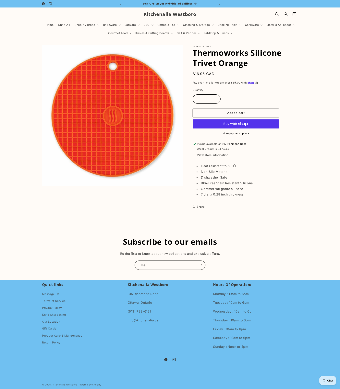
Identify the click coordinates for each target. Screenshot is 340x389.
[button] (86, 25)
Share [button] (201, 206)
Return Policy (51, 342)
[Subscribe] (201, 265)
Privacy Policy (52, 307)
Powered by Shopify (89, 384)
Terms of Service (54, 300)
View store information (212, 155)
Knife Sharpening (54, 314)
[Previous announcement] (120, 3)
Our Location (51, 321)
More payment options (236, 133)
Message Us (50, 293)
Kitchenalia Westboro (65, 384)
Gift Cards (49, 328)
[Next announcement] (219, 3)
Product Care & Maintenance (62, 335)
